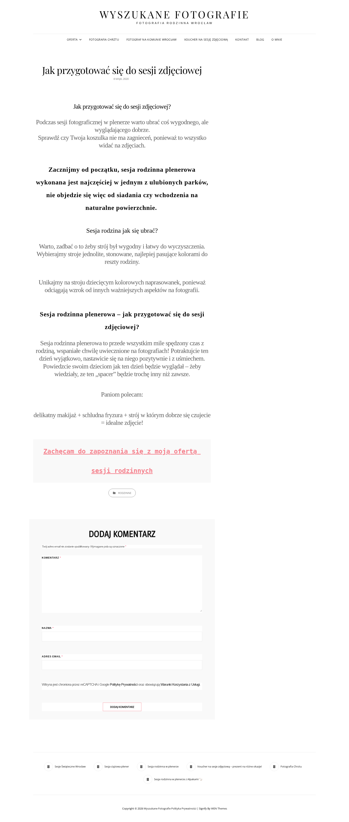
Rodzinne (124, 493)
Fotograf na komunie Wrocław (151, 39)
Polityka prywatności (183, 808)
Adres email (52, 656)
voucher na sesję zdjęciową (206, 39)
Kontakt (242, 39)
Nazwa (48, 628)
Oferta (72, 39)
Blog (260, 39)
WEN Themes (219, 808)
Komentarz (51, 557)
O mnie (276, 39)
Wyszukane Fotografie (175, 14)
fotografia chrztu (104, 39)
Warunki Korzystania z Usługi (180, 684)
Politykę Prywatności (124, 684)
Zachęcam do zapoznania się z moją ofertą (122, 451)
